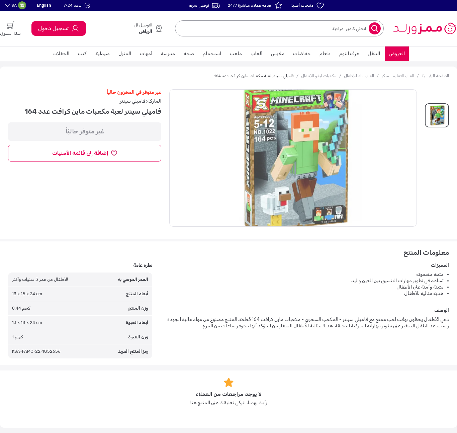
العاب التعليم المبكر (397, 76)
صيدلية (102, 54)
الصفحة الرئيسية (435, 76)
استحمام (212, 54)
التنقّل (374, 54)
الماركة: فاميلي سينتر (140, 101)
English (44, 5)
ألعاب (256, 54)
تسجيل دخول (53, 28)
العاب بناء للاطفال (359, 76)
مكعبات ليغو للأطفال (319, 76)
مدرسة (168, 54)
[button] (78, 5)
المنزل (124, 54)
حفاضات (302, 54)
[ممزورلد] (424, 28)
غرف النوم (349, 54)
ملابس (277, 54)
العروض (397, 54)
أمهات (146, 54)
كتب (82, 54)
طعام (325, 54)
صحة (189, 54)
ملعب (236, 54)
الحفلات (61, 54)
